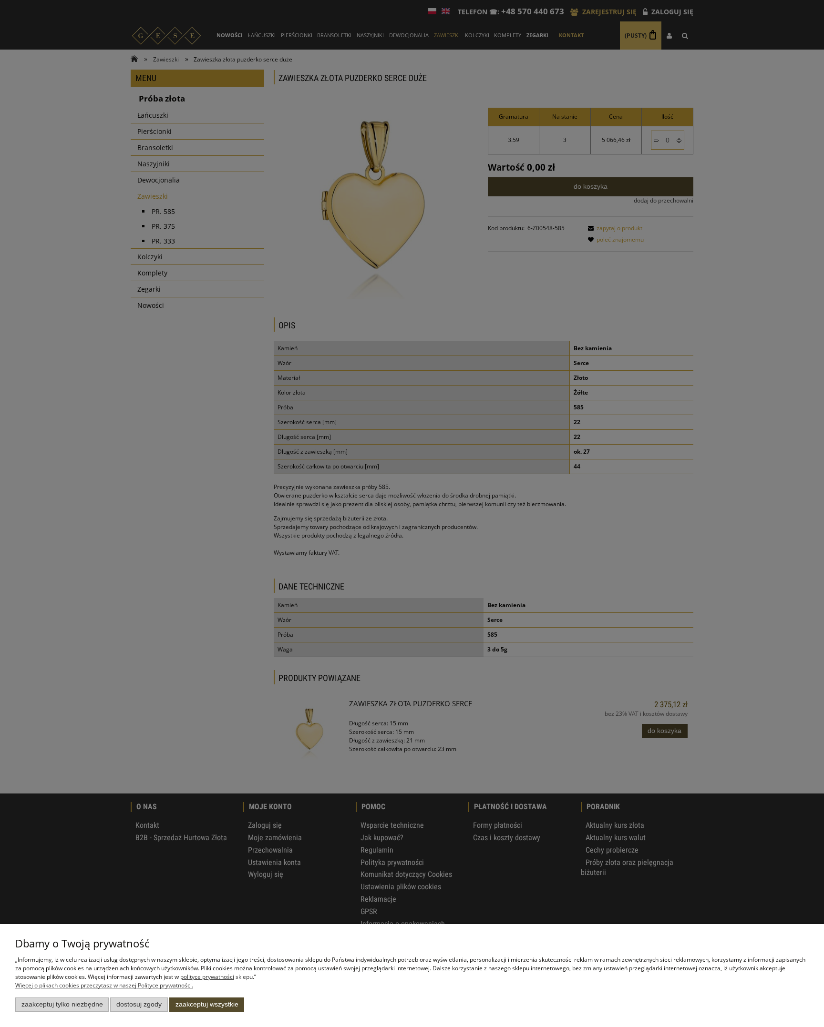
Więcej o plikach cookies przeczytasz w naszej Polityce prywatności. (104, 985)
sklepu (216, 977)
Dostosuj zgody (139, 1004)
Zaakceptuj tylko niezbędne (62, 1004)
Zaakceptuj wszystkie (206, 1004)
